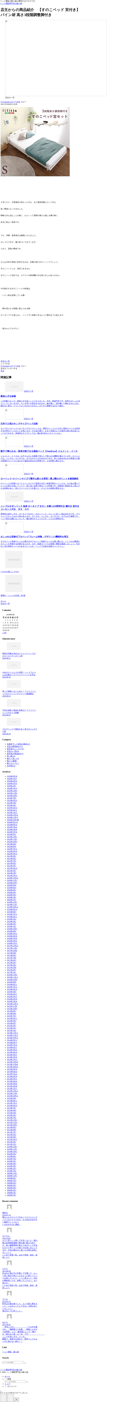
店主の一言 (5, 361)
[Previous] (3, 1398)
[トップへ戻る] (1, 1391)
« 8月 (4, 633)
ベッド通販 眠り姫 (10, 1352)
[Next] (10, 1398)
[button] (23, 102)
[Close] (16, 1400)
